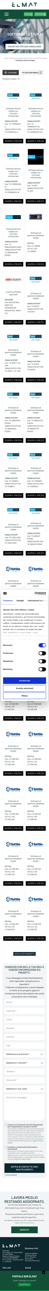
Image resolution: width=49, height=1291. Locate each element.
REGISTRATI (24, 1285)
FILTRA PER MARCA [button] (30, 72)
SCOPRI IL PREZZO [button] (13, 141)
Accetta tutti (24, 681)
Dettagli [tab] (20, 601)
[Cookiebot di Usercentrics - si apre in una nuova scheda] (35, 593)
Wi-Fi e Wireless (30, 1257)
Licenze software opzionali (13, 293)
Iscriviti (24, 1229)
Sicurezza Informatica (32, 1261)
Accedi (27, 14)
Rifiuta (25, 696)
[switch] (42, 653)
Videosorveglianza (31, 1253)
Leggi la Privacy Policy (22, 1159)
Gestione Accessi (31, 1255)
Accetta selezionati (24, 688)
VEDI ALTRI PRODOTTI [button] (24, 954)
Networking (29, 1259)
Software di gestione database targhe (35, 235)
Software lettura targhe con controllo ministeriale (13, 112)
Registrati (39, 14)
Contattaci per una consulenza (24, 46)
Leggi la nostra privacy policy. (24, 1223)
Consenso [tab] (8, 601)
